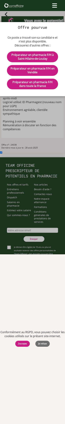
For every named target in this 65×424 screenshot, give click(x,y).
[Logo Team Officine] (14, 5)
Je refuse (42, 343)
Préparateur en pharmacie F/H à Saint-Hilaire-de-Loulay (32, 57)
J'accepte (22, 343)
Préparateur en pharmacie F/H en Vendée (33, 70)
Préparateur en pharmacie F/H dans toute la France (32, 84)
